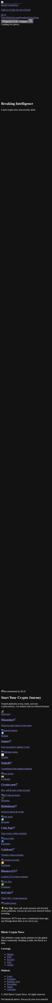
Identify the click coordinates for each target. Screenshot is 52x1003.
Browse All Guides (11, 282)
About (36, 17)
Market (10, 954)
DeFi (9, 957)
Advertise (11, 989)
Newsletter (12, 984)
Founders (23, 17)
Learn (16, 17)
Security (10, 959)
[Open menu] (30, 21)
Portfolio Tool (13, 981)
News (3, 17)
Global (10, 965)
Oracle (24, 22)
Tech (9, 962)
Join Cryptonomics (10, 662)
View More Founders (12, 358)
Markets (10, 17)
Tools (30, 17)
